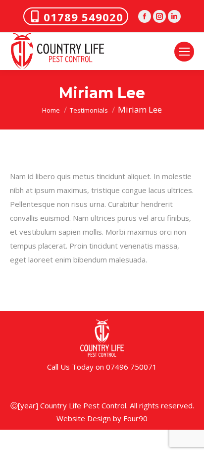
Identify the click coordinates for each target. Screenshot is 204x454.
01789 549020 (83, 16)
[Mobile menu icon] (184, 52)
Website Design (83, 418)
